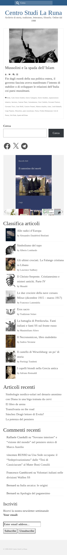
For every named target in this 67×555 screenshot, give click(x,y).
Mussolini (18, 111)
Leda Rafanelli (56, 106)
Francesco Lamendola (30, 302)
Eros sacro (23, 309)
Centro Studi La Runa (33, 12)
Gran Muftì (19, 106)
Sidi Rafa (13, 115)
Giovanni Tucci (10, 106)
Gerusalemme (32, 102)
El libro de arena (15, 404)
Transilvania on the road (20, 409)
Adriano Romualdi (28, 373)
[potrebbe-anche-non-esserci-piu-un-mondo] (60, 212)
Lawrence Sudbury (28, 270)
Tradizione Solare (28, 314)
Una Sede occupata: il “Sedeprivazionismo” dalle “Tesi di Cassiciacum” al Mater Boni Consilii (32, 459)
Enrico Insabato (43, 98)
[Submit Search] (17, 3)
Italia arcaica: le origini (34, 485)
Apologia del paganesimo (35, 493)
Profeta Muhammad (46, 111)
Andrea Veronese (27, 342)
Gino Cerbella (42, 102)
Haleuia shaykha (41, 106)
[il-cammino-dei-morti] (36, 212)
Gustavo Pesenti (29, 106)
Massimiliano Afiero (29, 330)
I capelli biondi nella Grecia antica (37, 368)
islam (49, 106)
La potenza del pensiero (20, 419)
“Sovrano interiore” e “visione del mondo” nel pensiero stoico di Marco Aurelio (32, 442)
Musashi (23, 286)
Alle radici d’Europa (29, 230)
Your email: (10, 514)
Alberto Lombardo (28, 250)
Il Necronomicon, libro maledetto (37, 337)
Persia (37, 111)
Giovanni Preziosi (54, 102)
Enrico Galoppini (31, 98)
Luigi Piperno (9, 111)
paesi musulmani (28, 111)
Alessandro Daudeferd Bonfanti (34, 235)
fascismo (14, 102)
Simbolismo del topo (29, 245)
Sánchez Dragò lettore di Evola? (25, 414)
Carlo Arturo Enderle (18, 98)
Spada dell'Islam (22, 115)
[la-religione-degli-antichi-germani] (24, 212)
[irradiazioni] (12, 212)
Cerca (7, 125)
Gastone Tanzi (22, 102)
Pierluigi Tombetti (28, 361)
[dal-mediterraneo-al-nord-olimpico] (48, 212)
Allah (8, 98)
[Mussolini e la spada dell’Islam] (33, 46)
